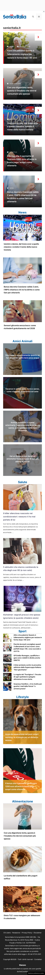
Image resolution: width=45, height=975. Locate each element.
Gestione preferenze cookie (36, 973)
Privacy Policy (27, 933)
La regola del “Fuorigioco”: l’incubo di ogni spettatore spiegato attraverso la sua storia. (27, 676)
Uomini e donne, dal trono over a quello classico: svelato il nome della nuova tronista (22, 126)
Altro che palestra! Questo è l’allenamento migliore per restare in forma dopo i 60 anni (22, 54)
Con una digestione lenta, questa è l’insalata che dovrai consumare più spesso (21, 90)
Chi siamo (7, 933)
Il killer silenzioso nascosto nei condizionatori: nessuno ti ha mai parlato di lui (19, 516)
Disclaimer (38, 933)
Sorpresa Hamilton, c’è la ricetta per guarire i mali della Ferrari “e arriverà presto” (28, 686)
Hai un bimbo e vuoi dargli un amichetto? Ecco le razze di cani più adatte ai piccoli (22, 459)
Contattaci (38, 959)
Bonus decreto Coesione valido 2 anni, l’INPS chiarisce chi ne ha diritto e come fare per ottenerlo (22, 290)
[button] (33, 16)
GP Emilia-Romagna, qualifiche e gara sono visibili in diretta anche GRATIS (27, 657)
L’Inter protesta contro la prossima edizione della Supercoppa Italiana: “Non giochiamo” (27, 667)
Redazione (16, 933)
